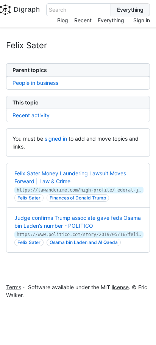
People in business (35, 83)
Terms (13, 287)
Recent (83, 20)
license (120, 287)
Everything (111, 20)
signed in (56, 138)
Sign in (141, 20)
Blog (62, 20)
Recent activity (31, 115)
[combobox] (78, 10)
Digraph (27, 9)
